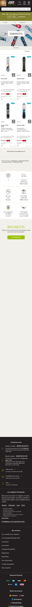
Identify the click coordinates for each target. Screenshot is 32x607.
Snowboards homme (23, 160)
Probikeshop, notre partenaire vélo (13, 521)
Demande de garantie (8, 549)
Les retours (5, 545)
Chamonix (11, 505)
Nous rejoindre (6, 568)
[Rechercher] (29, 7)
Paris (23, 505)
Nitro (6, 22)
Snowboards (14, 160)
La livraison (5, 542)
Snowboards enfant (17, 162)
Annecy (4, 505)
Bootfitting (5, 556)
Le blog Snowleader (8, 564)
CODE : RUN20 (12, 17)
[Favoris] (1, 99)
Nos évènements (7, 560)
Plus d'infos (5, 518)
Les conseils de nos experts (10, 534)
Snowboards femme (7, 162)
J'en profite (21, 16)
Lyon (18, 505)
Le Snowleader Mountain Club (11, 538)
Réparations (5, 553)
